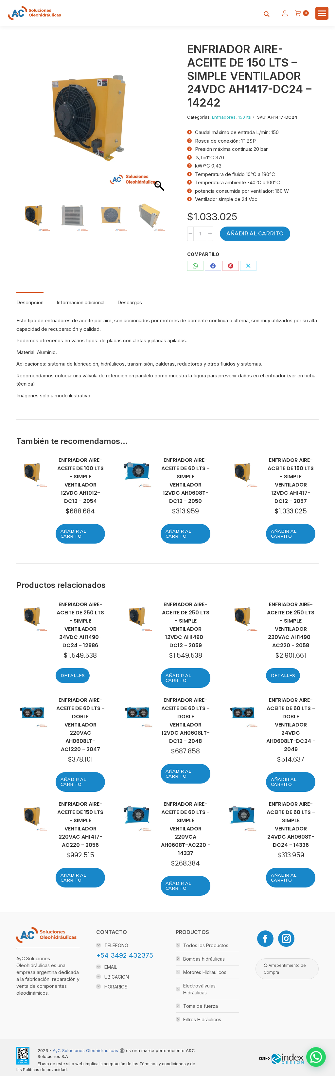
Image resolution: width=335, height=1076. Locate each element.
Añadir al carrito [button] (73, 533)
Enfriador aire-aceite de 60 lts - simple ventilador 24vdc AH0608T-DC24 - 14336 (291, 824)
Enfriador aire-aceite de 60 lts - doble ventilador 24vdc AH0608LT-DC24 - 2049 (290, 724)
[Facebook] (265, 938)
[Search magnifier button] (266, 14)
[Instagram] (286, 938)
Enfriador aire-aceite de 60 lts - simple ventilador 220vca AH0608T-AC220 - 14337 (185, 828)
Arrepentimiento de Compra (285, 969)
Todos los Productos (205, 945)
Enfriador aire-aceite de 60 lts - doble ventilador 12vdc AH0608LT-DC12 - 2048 (185, 720)
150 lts (244, 117)
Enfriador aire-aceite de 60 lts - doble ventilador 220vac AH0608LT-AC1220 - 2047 (80, 724)
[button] (156, 126)
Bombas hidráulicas (204, 959)
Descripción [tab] (30, 302)
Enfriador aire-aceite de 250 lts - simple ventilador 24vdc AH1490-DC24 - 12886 (80, 625)
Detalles (73, 675)
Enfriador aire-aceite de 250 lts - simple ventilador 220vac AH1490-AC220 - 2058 (290, 625)
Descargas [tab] (129, 302)
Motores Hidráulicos (204, 972)
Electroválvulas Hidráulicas (199, 989)
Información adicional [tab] (80, 302)
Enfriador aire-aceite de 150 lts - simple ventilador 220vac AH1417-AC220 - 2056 (80, 824)
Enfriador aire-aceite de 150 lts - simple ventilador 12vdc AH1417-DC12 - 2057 (291, 480)
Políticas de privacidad (45, 1069)
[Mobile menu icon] (321, 13)
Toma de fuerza (200, 1006)
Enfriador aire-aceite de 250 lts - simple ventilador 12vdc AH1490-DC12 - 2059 (185, 625)
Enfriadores (224, 117)
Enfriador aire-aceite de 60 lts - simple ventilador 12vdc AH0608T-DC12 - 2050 (185, 480)
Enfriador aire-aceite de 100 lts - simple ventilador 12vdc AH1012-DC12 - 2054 (80, 480)
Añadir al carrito (255, 233)
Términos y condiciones (162, 1063)
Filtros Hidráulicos (202, 1019)
